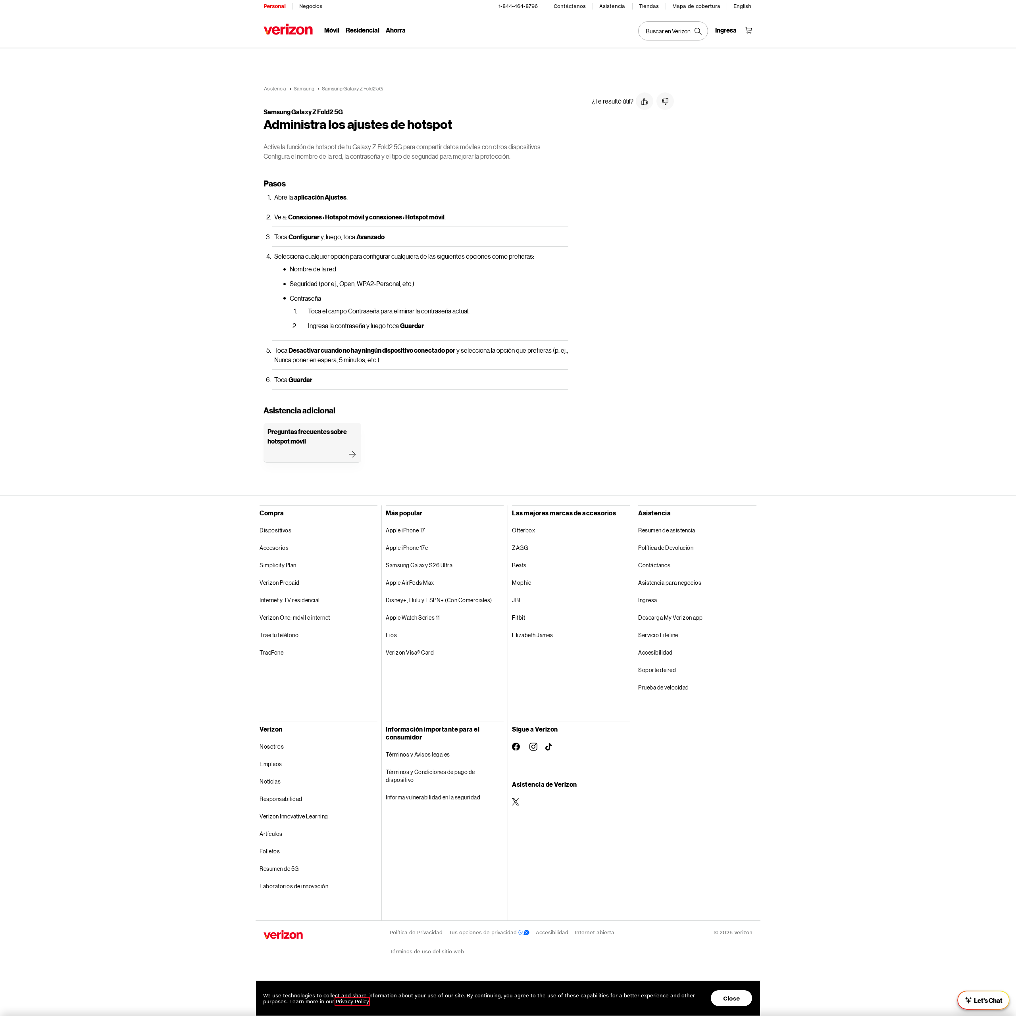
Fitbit (518, 617)
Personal (274, 6)
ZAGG (520, 547)
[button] (644, 101)
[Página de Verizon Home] (288, 29)
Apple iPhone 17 (405, 530)
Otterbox (523, 530)
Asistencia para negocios (669, 582)
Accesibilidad (655, 652)
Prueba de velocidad (663, 687)
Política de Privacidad (416, 932)
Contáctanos (570, 6)
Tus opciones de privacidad (483, 932)
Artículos (271, 833)
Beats (519, 565)
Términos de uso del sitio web (427, 952)
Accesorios (274, 547)
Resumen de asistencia (666, 530)
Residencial (362, 30)
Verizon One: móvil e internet (295, 617)
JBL (517, 600)
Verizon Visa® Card (410, 652)
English (742, 6)
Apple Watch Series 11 (413, 617)
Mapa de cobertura (696, 6)
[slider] (983, 1000)
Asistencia (612, 6)
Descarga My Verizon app (670, 617)
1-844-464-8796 (518, 6)
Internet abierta (594, 932)
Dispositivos (275, 530)
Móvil (331, 30)
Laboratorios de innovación (294, 886)
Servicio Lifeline (658, 635)
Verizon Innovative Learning (294, 816)
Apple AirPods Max (410, 582)
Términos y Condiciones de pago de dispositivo (430, 775)
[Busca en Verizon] (673, 30)
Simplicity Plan (278, 565)
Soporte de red (657, 669)
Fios (391, 635)
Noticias (270, 781)
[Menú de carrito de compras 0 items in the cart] (748, 30)
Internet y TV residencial (290, 600)
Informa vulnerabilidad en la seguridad (433, 797)
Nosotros (272, 746)
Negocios (310, 6)
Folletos (270, 851)
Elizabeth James (532, 635)
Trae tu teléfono (279, 635)
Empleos (271, 764)
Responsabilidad (281, 798)
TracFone (271, 652)
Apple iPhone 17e (407, 547)
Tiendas (649, 6)
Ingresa (647, 600)
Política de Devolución (665, 547)
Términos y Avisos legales (418, 754)
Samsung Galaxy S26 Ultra (419, 565)
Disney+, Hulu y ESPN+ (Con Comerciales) (439, 600)
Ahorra (396, 30)
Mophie (521, 582)
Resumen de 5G (279, 868)
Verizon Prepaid (280, 582)
